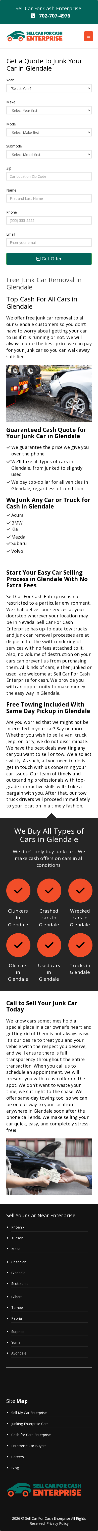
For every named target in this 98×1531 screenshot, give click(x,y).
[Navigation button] (88, 36)
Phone (11, 212)
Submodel (14, 146)
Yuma (16, 1342)
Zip (8, 168)
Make (10, 102)
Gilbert (16, 1296)
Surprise (17, 1331)
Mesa (15, 1248)
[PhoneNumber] (33, 15)
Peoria (16, 1318)
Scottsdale (19, 1283)
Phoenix (17, 1227)
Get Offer (51, 259)
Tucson (17, 1238)
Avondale (18, 1353)
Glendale (18, 1272)
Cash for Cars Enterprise (31, 1434)
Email (10, 234)
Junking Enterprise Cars (29, 1423)
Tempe (17, 1307)
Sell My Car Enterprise (29, 1412)
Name (11, 190)
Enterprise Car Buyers (28, 1445)
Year (10, 80)
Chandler (18, 1262)
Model (11, 124)
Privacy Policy (57, 1523)
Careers (17, 1456)
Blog (15, 1467)
